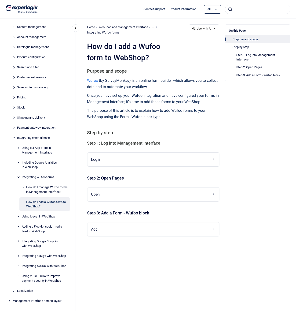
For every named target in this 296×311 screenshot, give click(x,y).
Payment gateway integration (36, 127)
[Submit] (230, 9)
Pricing (21, 97)
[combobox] (257, 9)
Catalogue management (33, 47)
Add (94, 229)
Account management (31, 37)
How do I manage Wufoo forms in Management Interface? (47, 189)
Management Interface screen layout (37, 300)
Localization (25, 290)
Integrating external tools (33, 137)
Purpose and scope (245, 39)
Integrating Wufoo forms (38, 177)
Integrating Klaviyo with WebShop (44, 256)
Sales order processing (32, 87)
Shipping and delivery (31, 117)
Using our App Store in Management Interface (37, 150)
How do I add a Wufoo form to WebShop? (46, 204)
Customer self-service (31, 77)
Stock (21, 107)
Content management (31, 27)
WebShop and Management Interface (123, 27)
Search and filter (28, 67)
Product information (183, 9)
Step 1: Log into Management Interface (255, 57)
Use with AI (204, 28)
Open (95, 194)
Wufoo (92, 80)
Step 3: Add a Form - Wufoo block (258, 75)
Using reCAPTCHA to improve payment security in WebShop (41, 278)
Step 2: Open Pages (249, 67)
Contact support (154, 9)
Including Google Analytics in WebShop (39, 165)
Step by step (241, 47)
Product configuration (31, 57)
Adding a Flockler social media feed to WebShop (42, 229)
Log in (96, 159)
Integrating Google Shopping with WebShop (40, 243)
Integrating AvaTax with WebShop (44, 266)
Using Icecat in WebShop (38, 216)
